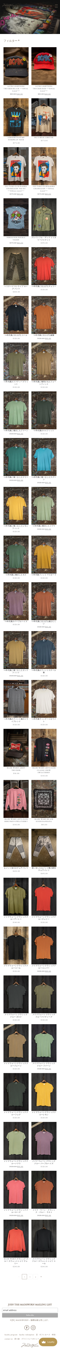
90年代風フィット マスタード (44, 575)
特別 (54, 1335)
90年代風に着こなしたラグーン (44, 478)
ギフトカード (44, 1335)
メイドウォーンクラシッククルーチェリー (44, 918)
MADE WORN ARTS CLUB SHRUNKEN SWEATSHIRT (16, 820)
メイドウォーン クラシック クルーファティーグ (44, 1016)
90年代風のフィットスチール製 (44, 671)
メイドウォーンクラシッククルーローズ (16, 1211)
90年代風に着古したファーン (16, 431)
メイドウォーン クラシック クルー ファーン (44, 1064)
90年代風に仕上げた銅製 (44, 335)
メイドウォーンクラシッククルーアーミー (16, 918)
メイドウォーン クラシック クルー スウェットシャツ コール (44, 1261)
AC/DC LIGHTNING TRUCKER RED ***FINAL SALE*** (44, 88)
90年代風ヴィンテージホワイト (44, 720)
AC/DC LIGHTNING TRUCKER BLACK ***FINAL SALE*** (16, 88)
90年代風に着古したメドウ (44, 526)
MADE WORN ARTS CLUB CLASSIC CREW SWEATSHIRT (44, 770)
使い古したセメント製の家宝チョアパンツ (44, 869)
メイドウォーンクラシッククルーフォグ (16, 1113)
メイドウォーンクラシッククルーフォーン (16, 1064)
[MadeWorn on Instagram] (33, 1327)
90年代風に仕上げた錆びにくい (44, 622)
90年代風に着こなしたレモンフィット (16, 527)
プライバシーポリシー (30, 1339)
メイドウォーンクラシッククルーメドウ (16, 1162)
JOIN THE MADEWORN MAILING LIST (30, 1304)
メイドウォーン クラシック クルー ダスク (16, 1016)
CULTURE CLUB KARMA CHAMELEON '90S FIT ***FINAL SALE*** (16, 188)
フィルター (10, 41)
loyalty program (11, 1335)
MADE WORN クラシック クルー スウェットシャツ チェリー (16, 1261)
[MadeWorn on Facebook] (26, 1327)
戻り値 (17, 1339)
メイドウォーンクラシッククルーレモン (44, 1113)
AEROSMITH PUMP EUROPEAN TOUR (16, 139)
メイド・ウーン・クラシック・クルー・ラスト (44, 1211)
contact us (9, 1339)
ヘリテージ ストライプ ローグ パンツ (16, 287)
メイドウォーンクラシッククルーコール (16, 967)
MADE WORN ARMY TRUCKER (16, 769)
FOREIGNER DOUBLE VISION (16, 238)
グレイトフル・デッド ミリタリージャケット (44, 238)
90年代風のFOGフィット (44, 431)
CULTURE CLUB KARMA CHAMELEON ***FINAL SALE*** (44, 188)
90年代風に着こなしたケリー (16, 477)
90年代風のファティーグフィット (16, 383)
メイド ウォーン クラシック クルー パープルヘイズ (44, 1162)
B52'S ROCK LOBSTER (44, 138)
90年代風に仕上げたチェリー (44, 286)
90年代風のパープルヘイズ (16, 621)
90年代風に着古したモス (16, 575)
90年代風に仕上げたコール (16, 335)
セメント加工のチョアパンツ (16, 868)
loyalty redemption (26, 1335)
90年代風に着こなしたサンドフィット (16, 671)
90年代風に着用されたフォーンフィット (44, 383)
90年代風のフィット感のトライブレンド (16, 720)
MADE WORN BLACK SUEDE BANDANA (43, 820)
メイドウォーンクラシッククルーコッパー (44, 967)
